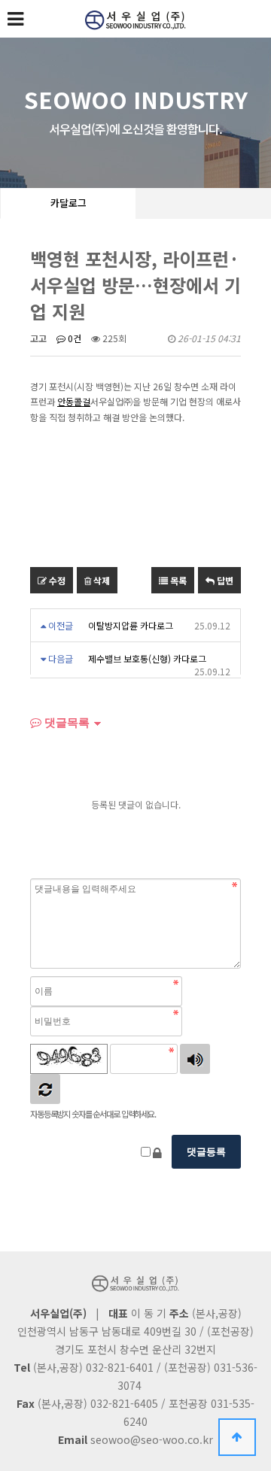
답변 (224, 580)
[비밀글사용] (157, 1152)
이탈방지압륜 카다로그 (130, 625)
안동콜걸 (73, 401)
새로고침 (45, 1089)
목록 (177, 580)
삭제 (100, 580)
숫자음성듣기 (195, 1059)
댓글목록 (65, 722)
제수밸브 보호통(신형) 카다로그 (147, 658)
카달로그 (68, 203)
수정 (56, 580)
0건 (73, 338)
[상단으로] (237, 1437)
